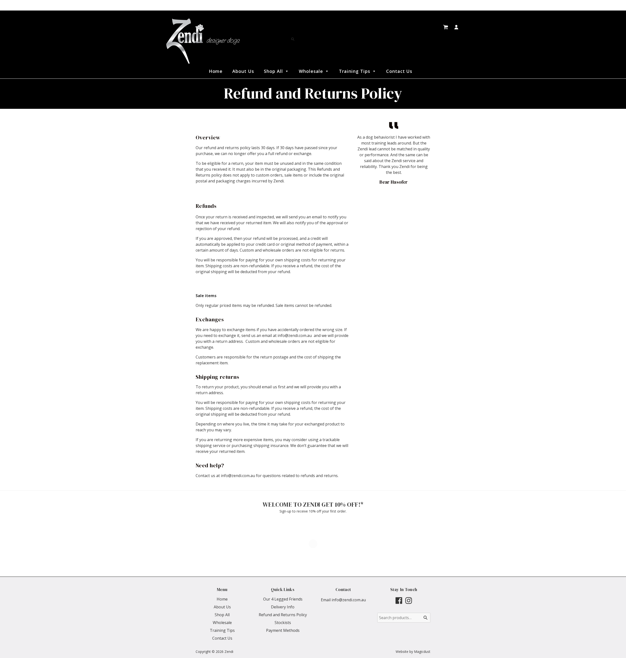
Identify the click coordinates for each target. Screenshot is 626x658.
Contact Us (399, 71)
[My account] (456, 27)
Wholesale (311, 71)
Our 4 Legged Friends (282, 599)
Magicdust (422, 651)
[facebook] (398, 600)
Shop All (273, 71)
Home (216, 71)
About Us (243, 71)
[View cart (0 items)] (445, 27)
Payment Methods (283, 630)
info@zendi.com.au (349, 599)
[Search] (292, 39)
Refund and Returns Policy (283, 614)
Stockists (283, 622)
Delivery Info (282, 607)
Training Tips (354, 71)
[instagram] (408, 600)
